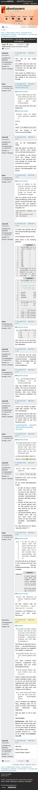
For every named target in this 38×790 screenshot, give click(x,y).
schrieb (25, 92)
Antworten (7, 49)
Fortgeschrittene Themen (13, 33)
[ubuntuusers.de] (13, 10)
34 (8, 66)
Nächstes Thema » (31, 764)
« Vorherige (20, 44)
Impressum (21, 781)
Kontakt (7, 781)
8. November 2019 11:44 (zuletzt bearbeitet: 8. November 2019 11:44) (23, 85)
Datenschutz (13, 781)
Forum (13, 16)
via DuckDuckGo (32, 27)
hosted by (4, 1)
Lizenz (2, 781)
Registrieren (33, 3)
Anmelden (26, 3)
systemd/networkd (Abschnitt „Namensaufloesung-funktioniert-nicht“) (25, 427)
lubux (4, 84)
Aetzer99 (5, 53)
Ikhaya (25, 16)
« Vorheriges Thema (18, 764)
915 (8, 626)
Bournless (5, 620)
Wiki (19, 16)
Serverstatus (28, 781)
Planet (31, 16)
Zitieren (32, 53)
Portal (6, 16)
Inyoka (9, 774)
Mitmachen (19, 21)
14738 (9, 90)
